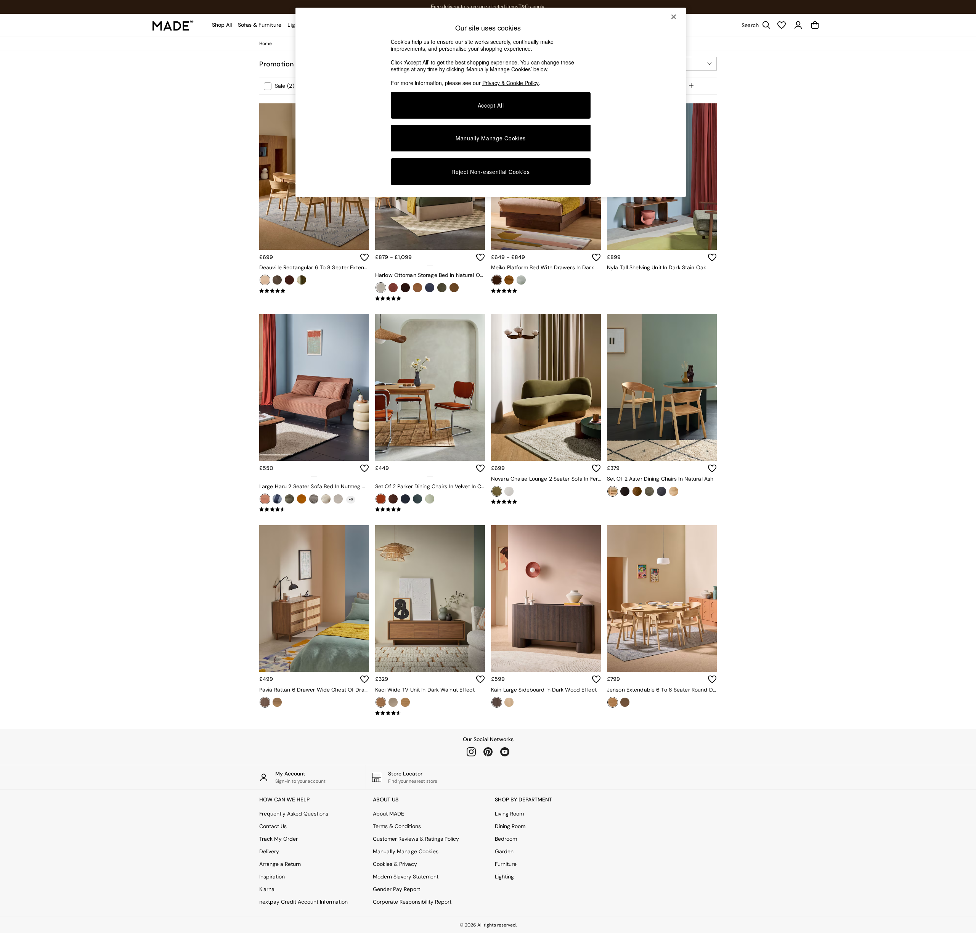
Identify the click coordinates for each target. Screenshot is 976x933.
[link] (754, 25)
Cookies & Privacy (395, 864)
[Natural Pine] (509, 280)
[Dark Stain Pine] (497, 280)
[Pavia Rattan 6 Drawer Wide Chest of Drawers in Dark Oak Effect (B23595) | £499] (314, 598)
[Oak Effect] (405, 702)
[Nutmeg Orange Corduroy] (265, 499)
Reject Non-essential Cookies (490, 171)
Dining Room (510, 826)
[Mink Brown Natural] (326, 498)
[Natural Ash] (613, 491)
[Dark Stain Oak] (624, 702)
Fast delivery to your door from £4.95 (488, 7)
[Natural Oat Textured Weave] (381, 288)
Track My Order (278, 838)
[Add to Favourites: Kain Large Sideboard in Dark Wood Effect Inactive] (596, 679)
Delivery (269, 851)
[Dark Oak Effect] (265, 702)
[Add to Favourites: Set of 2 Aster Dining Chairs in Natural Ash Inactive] (712, 468)
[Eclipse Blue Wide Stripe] (277, 498)
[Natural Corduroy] (338, 498)
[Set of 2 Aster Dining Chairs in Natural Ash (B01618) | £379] (662, 387)
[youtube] (504, 751)
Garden (504, 851)
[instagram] (471, 751)
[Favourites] (781, 25)
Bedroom (506, 838)
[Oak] (265, 280)
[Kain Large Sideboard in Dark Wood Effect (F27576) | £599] (546, 598)
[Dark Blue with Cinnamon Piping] (405, 498)
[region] (490, 102)
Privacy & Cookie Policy (510, 83)
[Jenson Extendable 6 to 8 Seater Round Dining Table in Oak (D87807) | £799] (662, 598)
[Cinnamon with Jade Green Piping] (381, 499)
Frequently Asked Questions (293, 813)
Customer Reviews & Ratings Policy (416, 838)
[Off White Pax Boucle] (509, 491)
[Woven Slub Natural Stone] (673, 491)
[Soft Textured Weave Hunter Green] (441, 287)
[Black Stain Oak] (277, 280)
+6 (351, 499)
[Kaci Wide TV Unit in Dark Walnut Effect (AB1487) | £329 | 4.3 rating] (430, 713)
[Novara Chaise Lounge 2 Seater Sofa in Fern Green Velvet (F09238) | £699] (546, 387)
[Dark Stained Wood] (637, 491)
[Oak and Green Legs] (301, 280)
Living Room (509, 813)
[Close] (673, 16)
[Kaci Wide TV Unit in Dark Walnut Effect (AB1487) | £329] (430, 598)
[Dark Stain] (289, 280)
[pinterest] (488, 751)
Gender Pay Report (396, 889)
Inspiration (272, 876)
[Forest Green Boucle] (289, 498)
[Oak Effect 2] (277, 702)
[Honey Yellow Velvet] (301, 498)
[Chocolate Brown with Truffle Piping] (393, 498)
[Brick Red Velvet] (393, 287)
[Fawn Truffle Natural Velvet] (417, 287)
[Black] (624, 491)
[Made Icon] (173, 25)
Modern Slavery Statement (405, 876)
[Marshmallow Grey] (313, 498)
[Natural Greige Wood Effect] (393, 702)
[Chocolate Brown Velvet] (405, 287)
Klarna (266, 889)
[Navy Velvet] (429, 287)
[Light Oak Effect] (509, 702)
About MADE (388, 813)
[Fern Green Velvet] (497, 491)
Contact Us (273, 826)
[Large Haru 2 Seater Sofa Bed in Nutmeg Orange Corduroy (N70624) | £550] (314, 387)
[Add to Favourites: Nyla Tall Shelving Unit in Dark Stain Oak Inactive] (712, 257)
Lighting (504, 876)
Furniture (506, 864)
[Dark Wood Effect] (497, 702)
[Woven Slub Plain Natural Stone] (521, 280)
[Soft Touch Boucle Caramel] (454, 287)
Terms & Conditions (397, 826)
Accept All (491, 105)
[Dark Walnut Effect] (381, 702)
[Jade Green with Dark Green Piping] (429, 498)
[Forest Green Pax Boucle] (649, 491)
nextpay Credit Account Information (303, 901)
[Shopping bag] (815, 25)
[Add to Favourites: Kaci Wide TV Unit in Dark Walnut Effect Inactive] (480, 679)
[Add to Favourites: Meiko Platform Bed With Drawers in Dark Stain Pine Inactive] (596, 257)
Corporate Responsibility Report (412, 901)
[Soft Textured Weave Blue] (661, 491)
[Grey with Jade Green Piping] (417, 498)
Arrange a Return (280, 864)
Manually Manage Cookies (405, 851)
